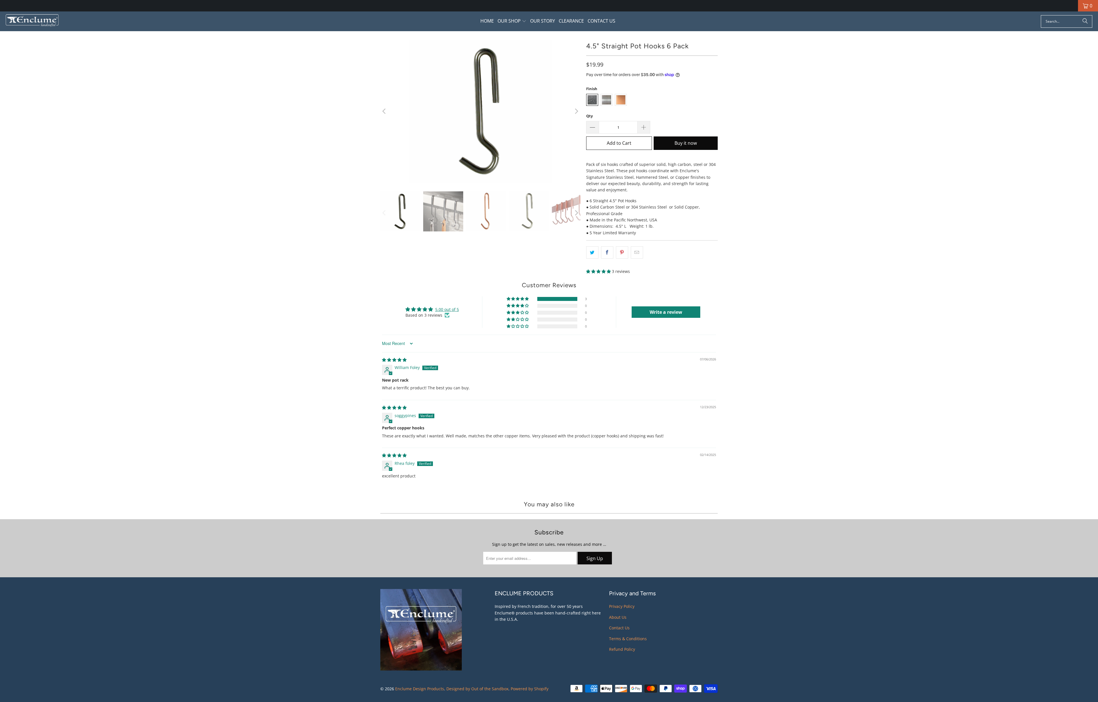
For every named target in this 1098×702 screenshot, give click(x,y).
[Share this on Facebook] (607, 252)
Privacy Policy (621, 606)
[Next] (576, 111)
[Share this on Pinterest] (622, 252)
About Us (617, 617)
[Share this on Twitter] (592, 252)
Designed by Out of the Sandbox (477, 688)
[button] (512, 21)
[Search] (1085, 21)
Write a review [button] (666, 312)
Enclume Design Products (419, 688)
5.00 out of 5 (447, 309)
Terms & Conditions (628, 638)
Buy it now (686, 143)
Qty (589, 115)
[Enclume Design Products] (32, 21)
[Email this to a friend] (637, 252)
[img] (394, 359)
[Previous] (384, 111)
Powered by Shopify (529, 688)
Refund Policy (622, 649)
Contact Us (619, 627)
